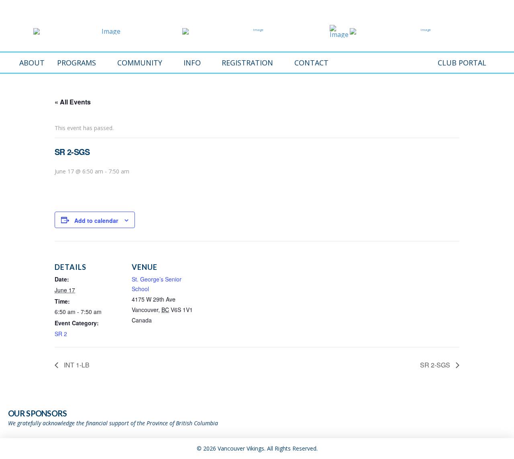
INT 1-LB (76, 364)
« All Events (73, 101)
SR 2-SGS (436, 364)
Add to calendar (96, 220)
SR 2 (61, 334)
